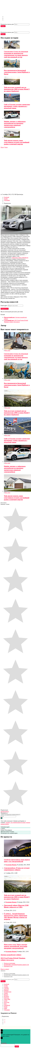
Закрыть (3, 970)
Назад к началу (5, 969)
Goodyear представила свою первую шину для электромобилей (17, 860)
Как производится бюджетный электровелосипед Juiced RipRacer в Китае (17, 72)
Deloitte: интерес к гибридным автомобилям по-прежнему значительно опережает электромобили (15, 124)
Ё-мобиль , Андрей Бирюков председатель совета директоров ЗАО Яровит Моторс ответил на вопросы (15, 916)
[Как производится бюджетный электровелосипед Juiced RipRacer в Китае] (17, 64)
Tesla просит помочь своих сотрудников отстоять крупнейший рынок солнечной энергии (16, 142)
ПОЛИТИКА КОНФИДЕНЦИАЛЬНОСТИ (16, 18)
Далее (6, 147)
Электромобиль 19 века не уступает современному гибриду (17, 869)
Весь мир (7, 350)
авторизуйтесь (5, 811)
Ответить (4, 1043)
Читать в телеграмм (9, 17)
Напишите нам (8, 20)
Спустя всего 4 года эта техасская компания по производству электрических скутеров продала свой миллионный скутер (16, 54)
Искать (3, 26)
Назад (2, 147)
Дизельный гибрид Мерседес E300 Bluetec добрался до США (16, 906)
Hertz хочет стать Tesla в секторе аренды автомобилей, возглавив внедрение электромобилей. (15, 946)
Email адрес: (4, 305)
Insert (16, 1046)
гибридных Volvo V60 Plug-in (20, 257)
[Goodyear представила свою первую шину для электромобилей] (17, 848)
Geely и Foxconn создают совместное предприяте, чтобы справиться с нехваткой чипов (17, 106)
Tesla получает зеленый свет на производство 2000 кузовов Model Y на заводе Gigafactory (17, 89)
